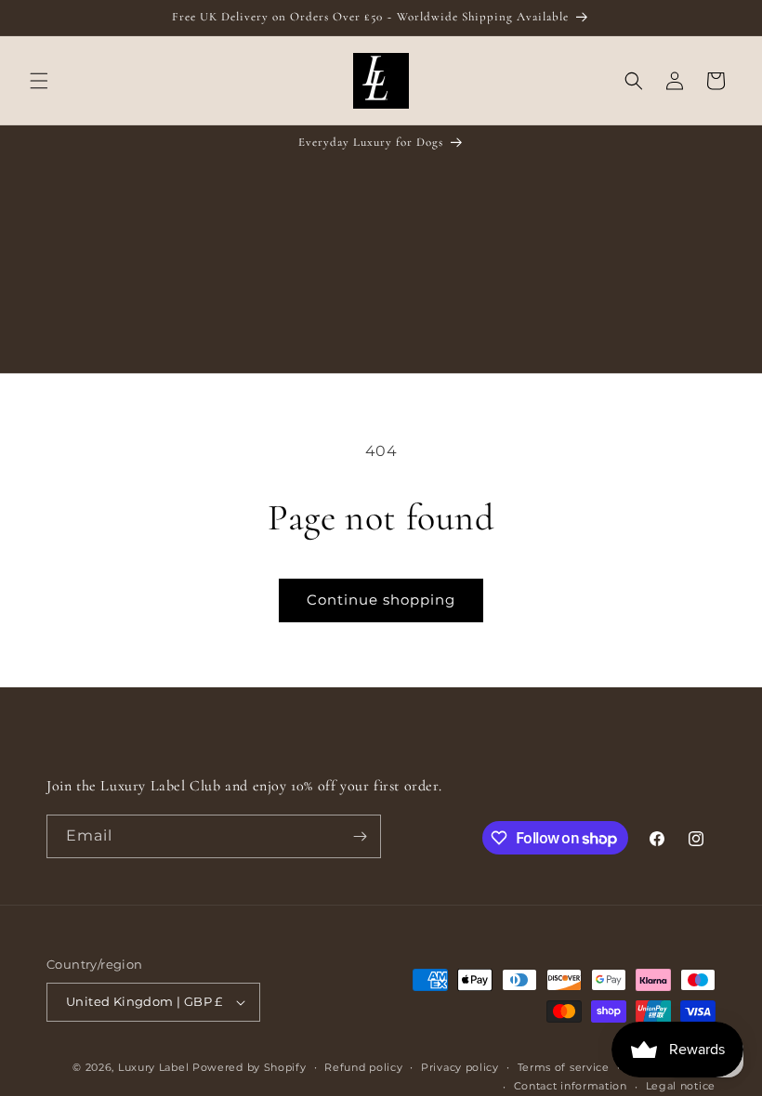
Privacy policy (460, 1067)
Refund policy (363, 1067)
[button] (39, 80)
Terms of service (564, 1067)
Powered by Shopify (249, 1067)
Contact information (570, 1085)
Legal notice (681, 1085)
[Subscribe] (359, 836)
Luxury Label (155, 1067)
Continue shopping (381, 599)
